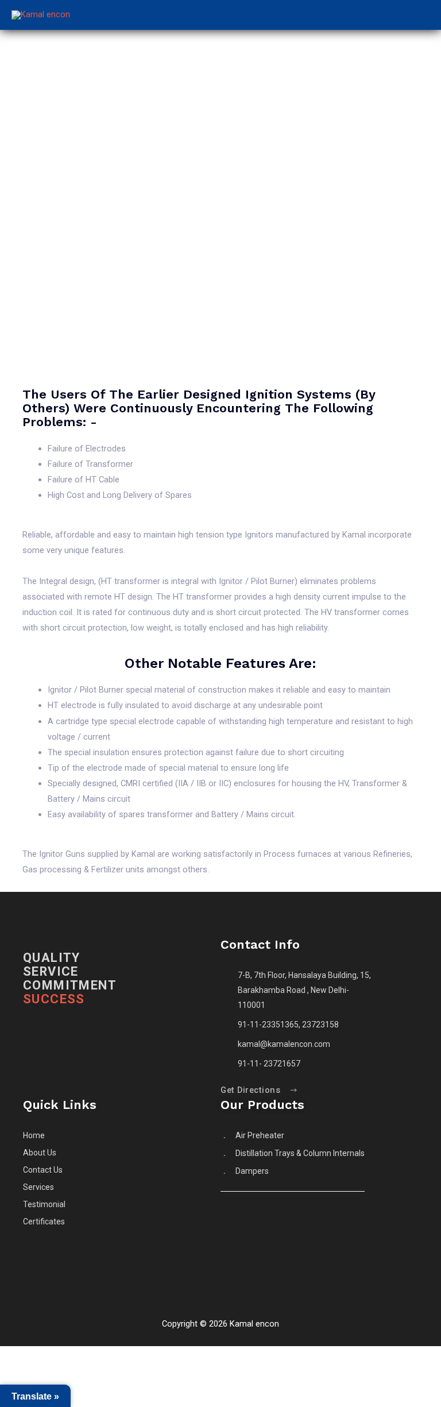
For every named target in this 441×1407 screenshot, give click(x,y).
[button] (259, 1091)
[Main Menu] (415, 15)
